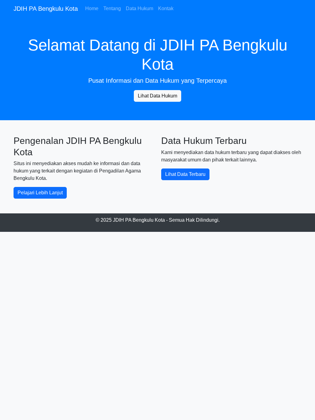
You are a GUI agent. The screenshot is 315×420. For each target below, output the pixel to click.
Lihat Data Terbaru (185, 174)
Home (91, 8)
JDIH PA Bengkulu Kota (46, 8)
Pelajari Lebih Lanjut (40, 192)
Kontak (165, 8)
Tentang (112, 8)
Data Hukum (139, 8)
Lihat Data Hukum (157, 95)
